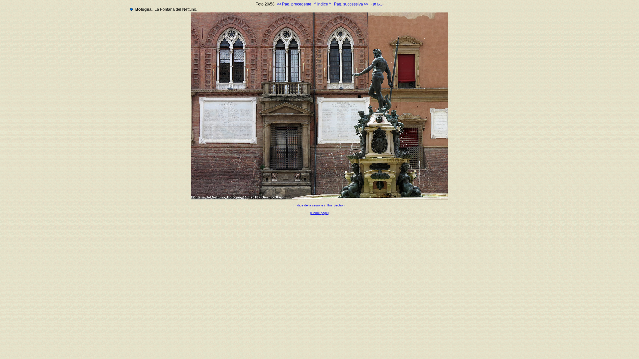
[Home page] (319, 213)
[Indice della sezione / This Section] (319, 205)
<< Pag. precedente (294, 4)
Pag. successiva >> (351, 4)
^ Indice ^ (322, 4)
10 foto (377, 4)
